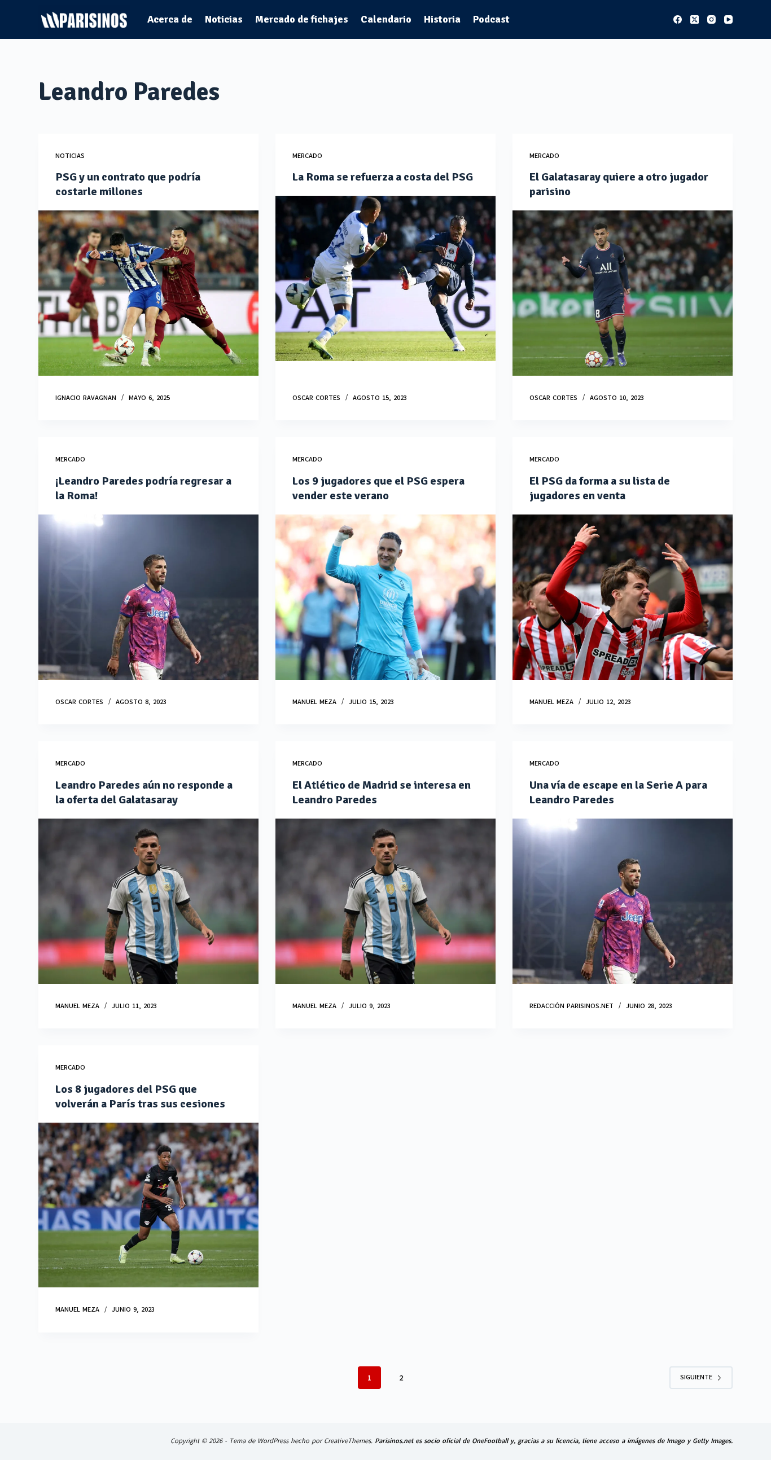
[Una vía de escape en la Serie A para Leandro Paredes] (622, 901)
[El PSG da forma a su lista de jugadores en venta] (622, 596)
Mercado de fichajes (301, 19)
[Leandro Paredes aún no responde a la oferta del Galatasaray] (148, 901)
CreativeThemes (347, 1440)
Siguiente (696, 1377)
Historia (442, 19)
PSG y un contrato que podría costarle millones (127, 184)
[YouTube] (728, 19)
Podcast (491, 19)
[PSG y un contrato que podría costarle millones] (148, 292)
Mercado (307, 155)
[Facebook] (677, 19)
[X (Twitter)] (694, 19)
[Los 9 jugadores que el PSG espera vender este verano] (385, 596)
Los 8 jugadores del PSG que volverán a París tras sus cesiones (140, 1096)
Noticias (224, 19)
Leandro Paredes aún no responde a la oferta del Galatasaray (144, 792)
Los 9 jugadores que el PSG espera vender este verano (378, 488)
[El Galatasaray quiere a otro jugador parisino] (622, 292)
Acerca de (169, 19)
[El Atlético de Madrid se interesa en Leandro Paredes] (385, 901)
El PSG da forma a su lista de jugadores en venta (599, 488)
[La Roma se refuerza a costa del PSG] (385, 278)
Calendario (386, 19)
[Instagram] (711, 19)
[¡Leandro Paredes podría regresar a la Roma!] (148, 596)
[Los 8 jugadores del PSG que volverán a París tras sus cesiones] (148, 1205)
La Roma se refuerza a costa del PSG (382, 177)
